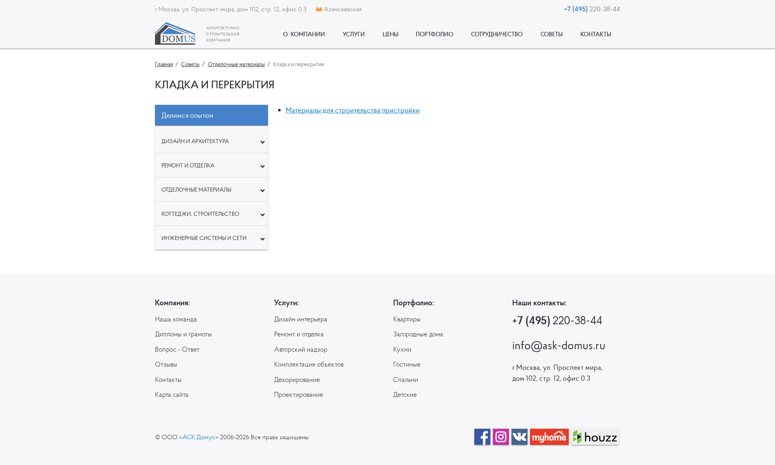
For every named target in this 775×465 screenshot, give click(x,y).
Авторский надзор (300, 349)
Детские (405, 394)
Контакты (168, 379)
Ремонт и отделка (187, 165)
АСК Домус (198, 437)
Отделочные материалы (196, 189)
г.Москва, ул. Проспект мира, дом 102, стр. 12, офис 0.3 (231, 9)
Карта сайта (172, 394)
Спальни (405, 379)
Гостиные (407, 364)
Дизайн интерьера (300, 319)
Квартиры (407, 319)
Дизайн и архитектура (195, 141)
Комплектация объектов (309, 364)
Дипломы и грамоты (183, 333)
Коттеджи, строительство (200, 213)
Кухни (402, 349)
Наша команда (176, 319)
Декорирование (297, 379)
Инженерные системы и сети (204, 238)
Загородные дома (418, 333)
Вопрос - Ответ (177, 349)
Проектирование (298, 394)
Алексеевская (342, 9)
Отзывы (166, 364)
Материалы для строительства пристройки (353, 110)
